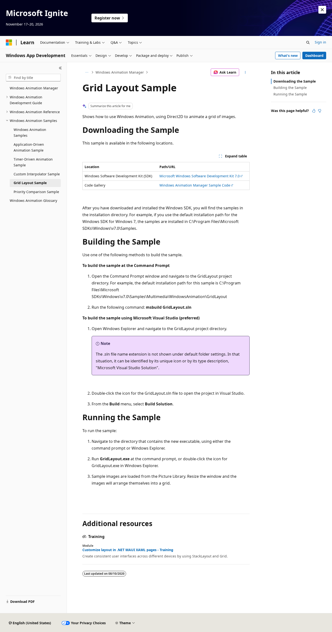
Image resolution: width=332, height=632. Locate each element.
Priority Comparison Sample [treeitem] (36, 191)
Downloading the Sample (294, 81)
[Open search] (308, 42)
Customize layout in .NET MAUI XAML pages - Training (127, 550)
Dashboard (314, 55)
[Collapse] (60, 68)
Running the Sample (290, 94)
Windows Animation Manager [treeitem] (34, 88)
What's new (288, 55)
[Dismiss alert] (322, 10)
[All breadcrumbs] (86, 72)
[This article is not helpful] (320, 111)
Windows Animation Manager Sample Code (194, 185)
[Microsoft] (9, 42)
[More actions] (245, 72)
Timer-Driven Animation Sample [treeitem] (33, 162)
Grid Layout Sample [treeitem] (30, 182)
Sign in (320, 42)
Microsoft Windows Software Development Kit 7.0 (199, 176)
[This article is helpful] (314, 111)
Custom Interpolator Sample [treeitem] (37, 174)
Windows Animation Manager (120, 72)
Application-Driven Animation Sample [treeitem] (29, 147)
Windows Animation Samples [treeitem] (30, 132)
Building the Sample (290, 87)
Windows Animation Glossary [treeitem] (33, 200)
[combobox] (33, 78)
